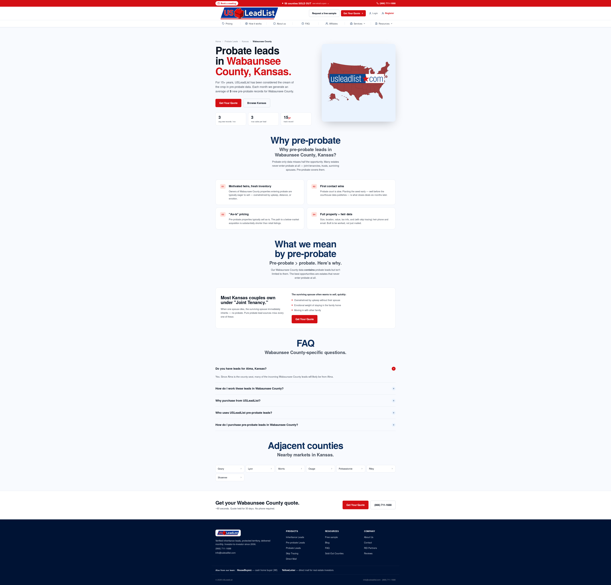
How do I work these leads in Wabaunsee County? (249, 388)
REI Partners (370, 548)
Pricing (229, 23)
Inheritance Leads (295, 537)
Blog (327, 542)
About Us (368, 537)
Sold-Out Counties (334, 553)
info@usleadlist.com (225, 552)
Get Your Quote (352, 13)
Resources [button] (384, 23)
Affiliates (333, 23)
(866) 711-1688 (388, 3)
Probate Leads (231, 41)
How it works (255, 23)
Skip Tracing (292, 553)
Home (218, 41)
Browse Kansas (256, 103)
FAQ (307, 23)
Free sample (331, 537)
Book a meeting (228, 3)
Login (375, 13)
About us (281, 23)
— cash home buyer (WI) (257, 570)
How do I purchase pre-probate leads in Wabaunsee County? (256, 425)
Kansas (245, 41)
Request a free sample (324, 13)
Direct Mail (291, 558)
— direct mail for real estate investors (308, 570)
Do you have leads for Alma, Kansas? (241, 368)
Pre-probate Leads (295, 542)
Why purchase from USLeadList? (237, 400)
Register (389, 13)
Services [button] (358, 23)
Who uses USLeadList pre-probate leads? (243, 413)
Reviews (368, 553)
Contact (368, 542)
